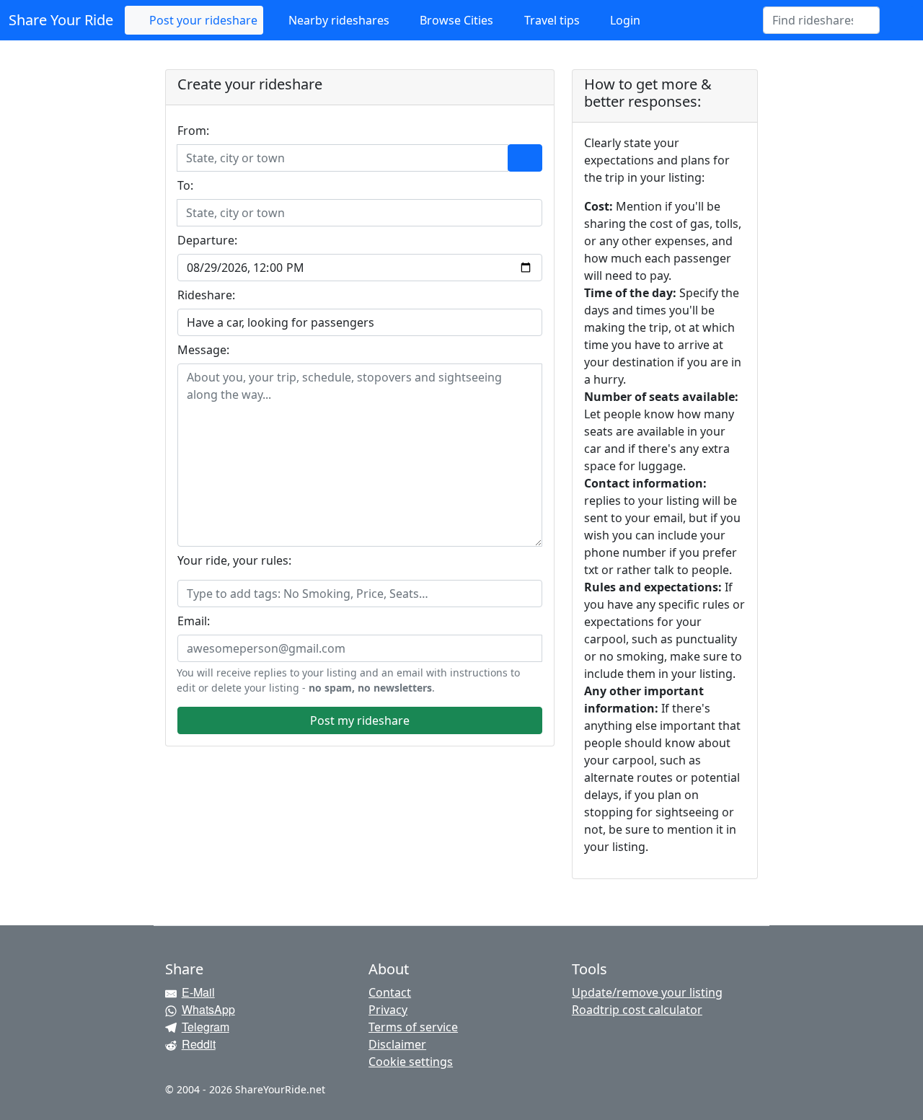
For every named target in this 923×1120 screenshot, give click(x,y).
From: (193, 130)
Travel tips (550, 20)
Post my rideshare (360, 720)
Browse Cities (455, 20)
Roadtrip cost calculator (637, 1010)
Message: (203, 350)
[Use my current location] (525, 158)
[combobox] (812, 20)
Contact (389, 992)
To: (185, 185)
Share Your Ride (61, 20)
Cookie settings (410, 1062)
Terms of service (413, 1027)
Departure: (207, 240)
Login (623, 20)
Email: (193, 621)
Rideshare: (206, 295)
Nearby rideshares (337, 20)
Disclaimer (397, 1044)
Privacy (387, 1010)
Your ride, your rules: (234, 560)
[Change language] (897, 20)
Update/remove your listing (647, 992)
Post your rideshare (201, 20)
